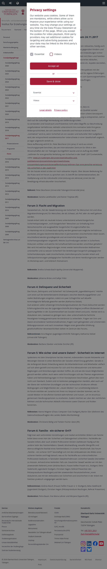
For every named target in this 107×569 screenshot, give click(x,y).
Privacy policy (60, 110)
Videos (58, 54)
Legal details (46, 110)
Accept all (53, 66)
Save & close (53, 81)
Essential (39, 54)
